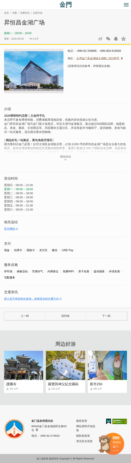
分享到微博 (100, 38)
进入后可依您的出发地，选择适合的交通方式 (31, 298)
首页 (6, 13)
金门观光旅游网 (65, 5)
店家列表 (37, 13)
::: (1, 2)
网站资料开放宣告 (85, 428)
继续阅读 (65, 156)
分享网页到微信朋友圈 (108, 38)
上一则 (25, 315)
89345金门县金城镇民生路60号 (49, 428)
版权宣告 (81, 421)
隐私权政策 (83, 436)
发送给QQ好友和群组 (115, 38)
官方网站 (9, 228)
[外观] (33, 71)
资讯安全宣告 (84, 441)
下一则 (106, 315)
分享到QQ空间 (123, 38)
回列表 (65, 315)
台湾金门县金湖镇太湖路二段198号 (98, 58)
